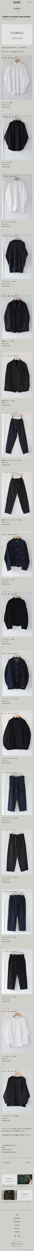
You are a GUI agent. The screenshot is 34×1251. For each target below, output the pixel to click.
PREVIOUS (7, 1162)
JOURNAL (17, 8)
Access (17, 1228)
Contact (17, 1231)
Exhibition (17, 1221)
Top (17, 1215)
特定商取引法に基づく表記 (17, 1243)
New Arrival (17, 1218)
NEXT (28, 1162)
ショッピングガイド (17, 1241)
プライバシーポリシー (17, 1246)
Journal (17, 1225)
